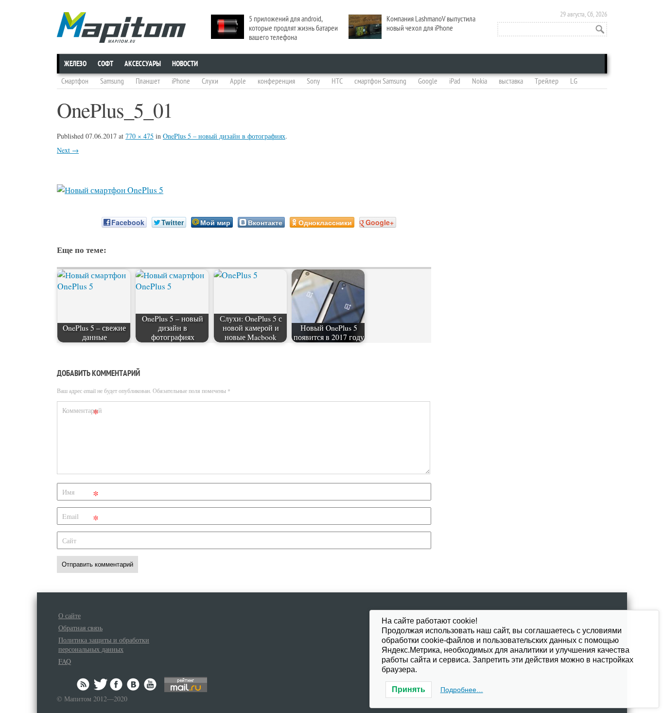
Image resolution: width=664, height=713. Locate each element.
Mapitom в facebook (117, 684)
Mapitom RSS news (84, 684)
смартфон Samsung (380, 81)
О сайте (69, 615)
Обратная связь (80, 627)
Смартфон (74, 81)
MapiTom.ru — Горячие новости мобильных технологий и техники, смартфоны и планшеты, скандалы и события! (121, 27)
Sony (313, 81)
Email (80, 518)
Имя (80, 494)
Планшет (148, 81)
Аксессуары (142, 63)
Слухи (210, 81)
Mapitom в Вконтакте (133, 684)
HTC (337, 81)
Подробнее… (461, 690)
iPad (454, 81)
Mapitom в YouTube (150, 684)
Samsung (112, 81)
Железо (75, 63)
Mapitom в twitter (100, 684)
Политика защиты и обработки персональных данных (103, 644)
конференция (276, 81)
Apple (238, 81)
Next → (68, 150)
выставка (511, 81)
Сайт (69, 540)
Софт (105, 63)
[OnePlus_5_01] (110, 190)
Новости (185, 63)
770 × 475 (139, 136)
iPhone (181, 81)
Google (427, 81)
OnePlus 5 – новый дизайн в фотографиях (224, 136)
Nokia (479, 81)
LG (573, 81)
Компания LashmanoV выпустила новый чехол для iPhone (430, 24)
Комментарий (81, 412)
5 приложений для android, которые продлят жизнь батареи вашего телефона (293, 28)
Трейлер (547, 81)
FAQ (64, 661)
